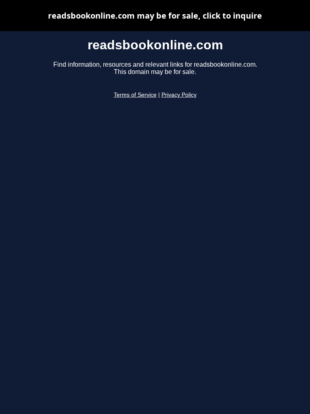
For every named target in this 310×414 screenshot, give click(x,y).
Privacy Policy (179, 95)
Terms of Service (135, 95)
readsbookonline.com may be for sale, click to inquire (155, 15)
